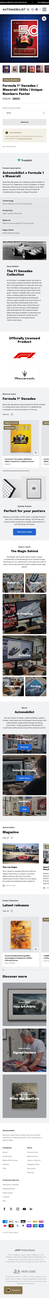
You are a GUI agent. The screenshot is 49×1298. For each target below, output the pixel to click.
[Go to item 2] (14, 69)
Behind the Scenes (10, 1160)
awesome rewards (25, 138)
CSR (4, 1168)
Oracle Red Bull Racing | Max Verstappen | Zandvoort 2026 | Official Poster (18, 958)
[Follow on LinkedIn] (31, 1209)
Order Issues (8, 1193)
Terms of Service (34, 1160)
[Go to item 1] (6, 69)
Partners (6, 1164)
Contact (6, 1197)
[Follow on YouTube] (24, 1209)
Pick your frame (24, 532)
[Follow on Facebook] (4, 1209)
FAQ (4, 1201)
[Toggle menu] (44, 9)
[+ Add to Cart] (35, 452)
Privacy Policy (32, 1152)
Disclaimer (31, 1168)
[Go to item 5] (39, 69)
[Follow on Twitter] (11, 1209)
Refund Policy (32, 1156)
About (5, 1152)
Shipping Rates (9, 1189)
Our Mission (7, 1156)
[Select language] (38, 9)
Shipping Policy (33, 1164)
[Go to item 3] (23, 69)
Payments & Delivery (11, 1185)
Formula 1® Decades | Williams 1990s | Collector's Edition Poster (19, 460)
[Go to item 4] (31, 69)
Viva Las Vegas (10, 867)
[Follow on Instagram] (17, 1209)
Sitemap (30, 1172)
